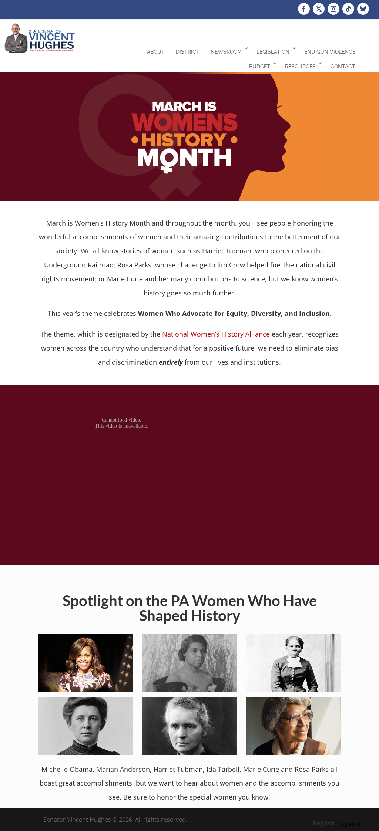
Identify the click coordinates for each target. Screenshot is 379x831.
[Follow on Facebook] (304, 9)
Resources (300, 67)
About (156, 52)
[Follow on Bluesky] (363, 9)
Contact (343, 67)
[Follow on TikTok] (348, 9)
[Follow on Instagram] (333, 9)
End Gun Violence (329, 52)
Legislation (272, 52)
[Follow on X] (319, 9)
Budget (259, 67)
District (187, 52)
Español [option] (349, 824)
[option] (349, 824)
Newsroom (226, 52)
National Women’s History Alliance (216, 334)
